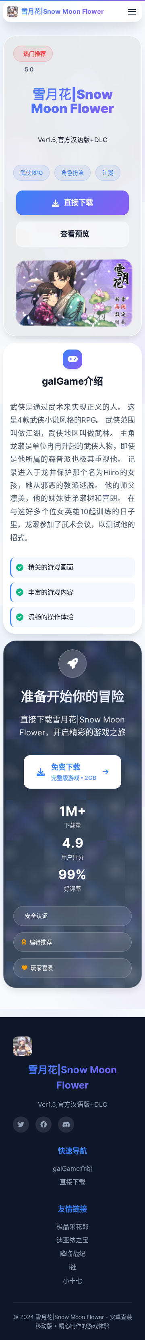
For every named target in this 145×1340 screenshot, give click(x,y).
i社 (72, 1267)
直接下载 (72, 1182)
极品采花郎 (72, 1227)
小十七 (72, 1281)
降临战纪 (72, 1254)
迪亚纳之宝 (72, 1240)
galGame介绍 (73, 1168)
